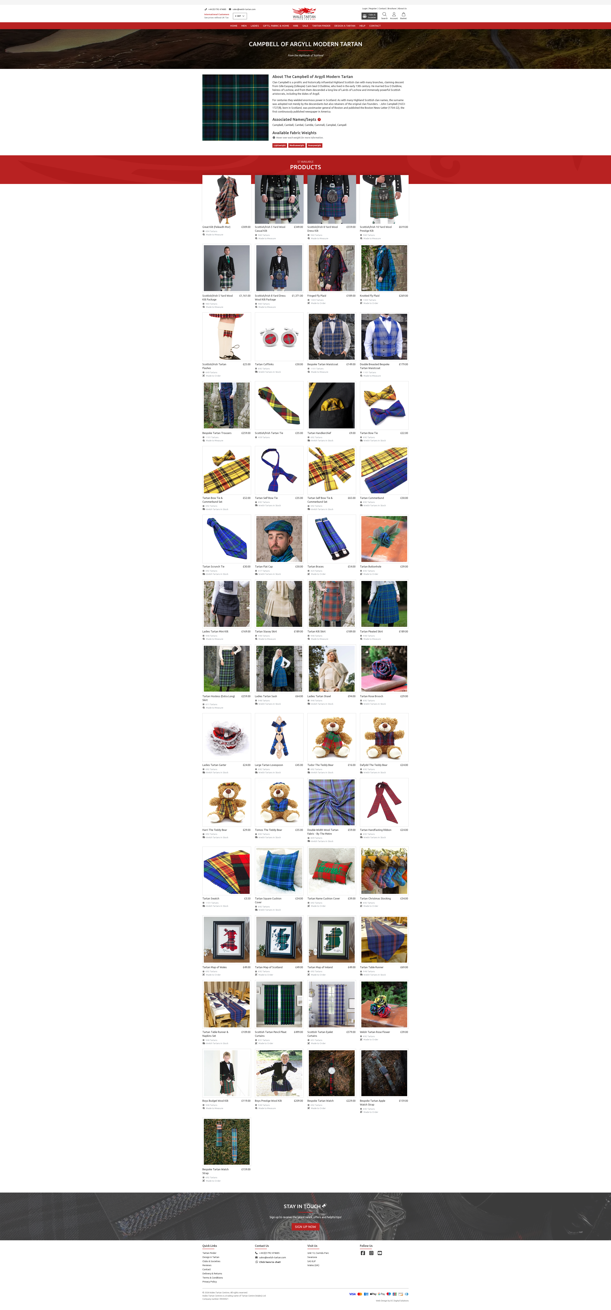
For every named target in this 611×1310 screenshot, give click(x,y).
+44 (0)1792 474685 (217, 9)
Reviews (206, 1265)
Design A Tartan (210, 1257)
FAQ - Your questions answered (305, 2)
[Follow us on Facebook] (363, 1253)
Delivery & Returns (212, 1273)
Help (362, 25)
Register (373, 8)
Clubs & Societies (211, 1261)
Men (244, 25)
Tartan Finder (321, 25)
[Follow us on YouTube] (380, 1253)
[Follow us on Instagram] (371, 1253)
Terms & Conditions (212, 1277)
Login (364, 8)
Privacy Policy (209, 1281)
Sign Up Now (305, 1227)
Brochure (392, 8)
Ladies (255, 25)
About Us (402, 8)
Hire (295, 25)
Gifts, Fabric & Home (276, 25)
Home (233, 25)
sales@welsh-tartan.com (244, 9)
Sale (305, 25)
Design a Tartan (344, 25)
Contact (382, 8)
